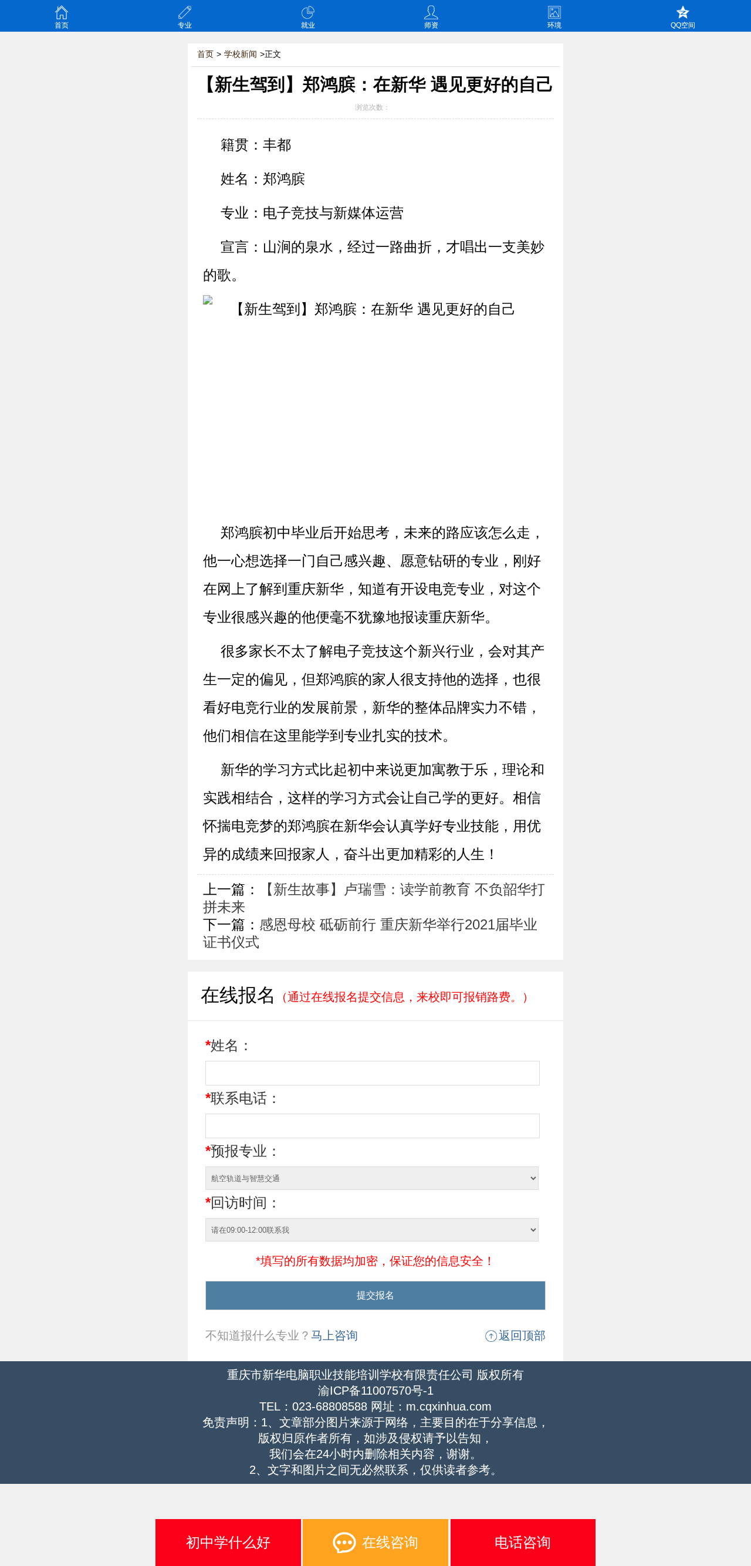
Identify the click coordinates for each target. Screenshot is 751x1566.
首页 (62, 25)
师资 (431, 25)
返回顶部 (522, 1335)
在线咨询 (390, 1542)
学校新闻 (240, 54)
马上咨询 (334, 1335)
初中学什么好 (228, 1542)
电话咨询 (523, 1542)
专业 (185, 25)
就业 (308, 25)
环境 (554, 25)
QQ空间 (683, 25)
